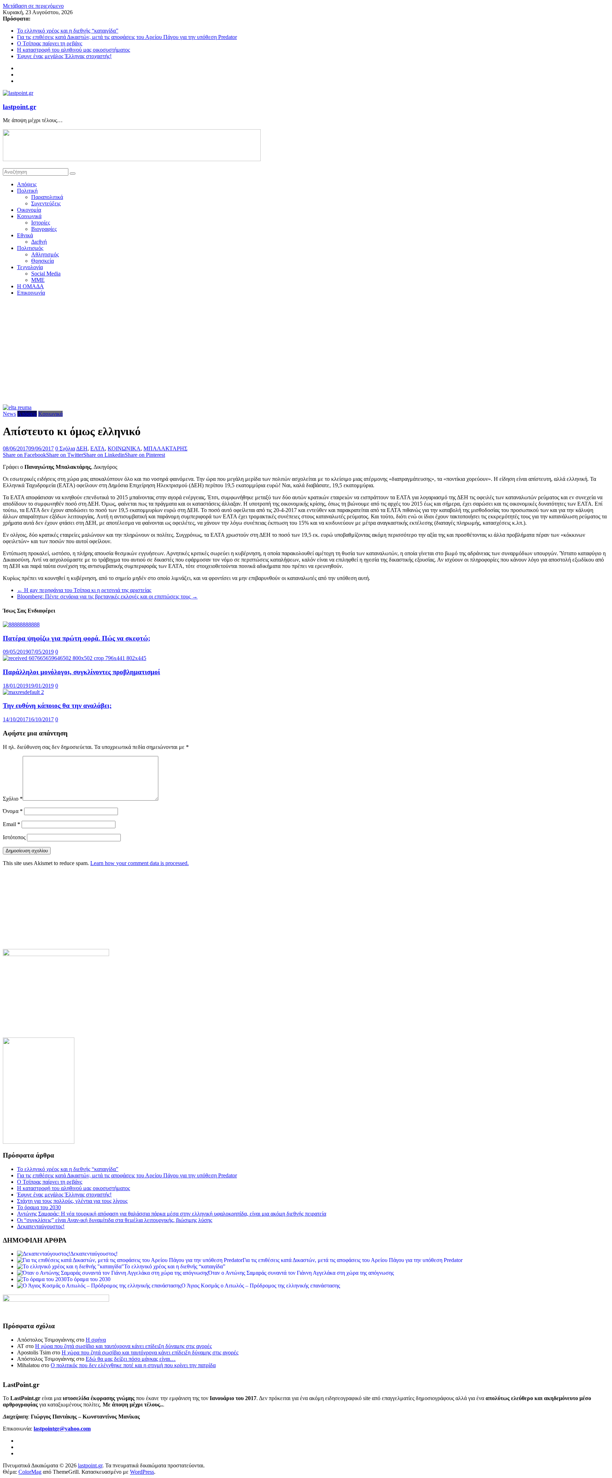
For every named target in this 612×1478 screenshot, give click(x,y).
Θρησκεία (42, 261)
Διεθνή (39, 242)
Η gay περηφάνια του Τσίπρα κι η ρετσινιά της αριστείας (84, 590)
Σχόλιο (13, 799)
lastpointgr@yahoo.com (62, 1429)
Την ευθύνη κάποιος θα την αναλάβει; (57, 705)
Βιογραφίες (44, 229)
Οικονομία (29, 210)
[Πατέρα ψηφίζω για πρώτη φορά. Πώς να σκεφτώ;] (21, 624)
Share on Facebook (24, 455)
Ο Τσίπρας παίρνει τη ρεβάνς (49, 43)
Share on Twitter (64, 455)
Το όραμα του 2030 (39, 1207)
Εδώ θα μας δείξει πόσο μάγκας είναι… (131, 1359)
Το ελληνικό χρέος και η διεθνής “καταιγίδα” (67, 31)
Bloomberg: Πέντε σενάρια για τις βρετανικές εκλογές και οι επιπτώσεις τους (107, 596)
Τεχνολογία (30, 267)
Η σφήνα (96, 1340)
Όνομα (13, 811)
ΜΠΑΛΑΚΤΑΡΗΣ (165, 448)
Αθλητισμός (45, 254)
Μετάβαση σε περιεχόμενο (33, 6)
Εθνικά (25, 235)
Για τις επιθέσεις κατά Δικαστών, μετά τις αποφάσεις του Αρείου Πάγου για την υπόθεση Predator (127, 37)
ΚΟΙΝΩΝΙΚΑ (124, 448)
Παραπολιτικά (47, 197)
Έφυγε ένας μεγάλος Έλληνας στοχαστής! (64, 56)
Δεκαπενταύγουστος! (40, 1226)
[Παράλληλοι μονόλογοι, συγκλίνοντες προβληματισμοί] (74, 658)
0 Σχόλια (65, 448)
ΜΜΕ (38, 280)
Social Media (46, 274)
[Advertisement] (306, 351)
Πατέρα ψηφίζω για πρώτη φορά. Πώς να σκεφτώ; (76, 638)
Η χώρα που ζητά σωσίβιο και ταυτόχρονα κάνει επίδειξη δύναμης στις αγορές (123, 1346)
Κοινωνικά (29, 216)
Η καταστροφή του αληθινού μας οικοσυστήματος (73, 50)
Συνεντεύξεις (46, 203)
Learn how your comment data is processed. (139, 863)
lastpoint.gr (19, 106)
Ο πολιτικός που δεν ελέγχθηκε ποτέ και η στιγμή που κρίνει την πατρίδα (133, 1365)
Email (11, 824)
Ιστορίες (40, 223)
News (9, 414)
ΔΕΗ (81, 448)
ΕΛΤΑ (97, 448)
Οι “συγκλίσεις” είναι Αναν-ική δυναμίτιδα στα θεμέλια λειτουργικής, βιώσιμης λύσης (114, 1220)
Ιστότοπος (14, 837)
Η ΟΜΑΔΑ (30, 286)
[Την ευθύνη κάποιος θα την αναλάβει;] (23, 692)
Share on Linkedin (104, 455)
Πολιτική (27, 191)
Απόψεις (26, 184)
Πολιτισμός (30, 248)
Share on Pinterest (145, 455)
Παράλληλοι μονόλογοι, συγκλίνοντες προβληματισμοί (81, 672)
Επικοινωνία (31, 293)
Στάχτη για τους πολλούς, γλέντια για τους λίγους (72, 1201)
